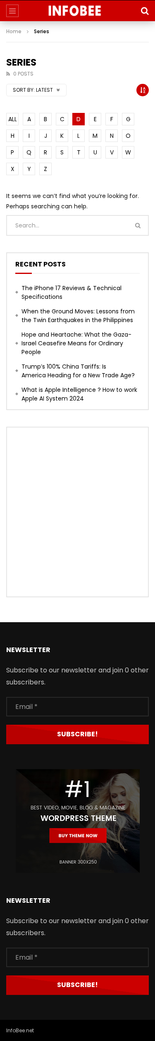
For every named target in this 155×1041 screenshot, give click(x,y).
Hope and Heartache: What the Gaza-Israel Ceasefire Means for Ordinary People (76, 343)
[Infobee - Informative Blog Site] (77, 11)
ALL (12, 119)
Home (13, 31)
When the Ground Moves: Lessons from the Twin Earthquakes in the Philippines (78, 315)
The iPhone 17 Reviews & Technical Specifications (71, 292)
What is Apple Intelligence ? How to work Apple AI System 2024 (79, 394)
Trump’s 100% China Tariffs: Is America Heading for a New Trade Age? (78, 370)
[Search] (144, 10)
